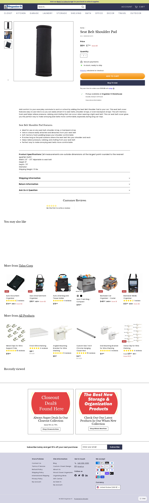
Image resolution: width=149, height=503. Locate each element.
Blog (55, 463)
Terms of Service (38, 466)
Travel (122, 13)
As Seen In (57, 482)
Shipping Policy (38, 472)
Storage (62, 13)
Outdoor (135, 13)
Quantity (84, 51)
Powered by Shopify (81, 499)
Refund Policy (37, 469)
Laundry (48, 13)
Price (82, 41)
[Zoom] (43, 51)
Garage (34, 13)
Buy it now (113, 83)
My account (36, 482)
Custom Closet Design (62, 466)
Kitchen (21, 13)
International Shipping (40, 476)
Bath (88, 13)
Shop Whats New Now (98, 429)
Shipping (83, 71)
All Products (26, 315)
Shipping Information (30, 178)
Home (82, 28)
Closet (8, 13)
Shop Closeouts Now (51, 429)
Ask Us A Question (28, 190)
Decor (110, 13)
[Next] (8, 79)
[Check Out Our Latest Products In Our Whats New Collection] (98, 403)
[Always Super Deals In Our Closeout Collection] (50, 403)
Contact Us (36, 463)
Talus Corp (26, 265)
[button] (11, 300)
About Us (56, 469)
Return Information (28, 184)
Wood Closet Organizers (63, 472)
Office (99, 13)
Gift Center (57, 479)
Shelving (76, 13)
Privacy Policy (37, 479)
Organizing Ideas (59, 476)
